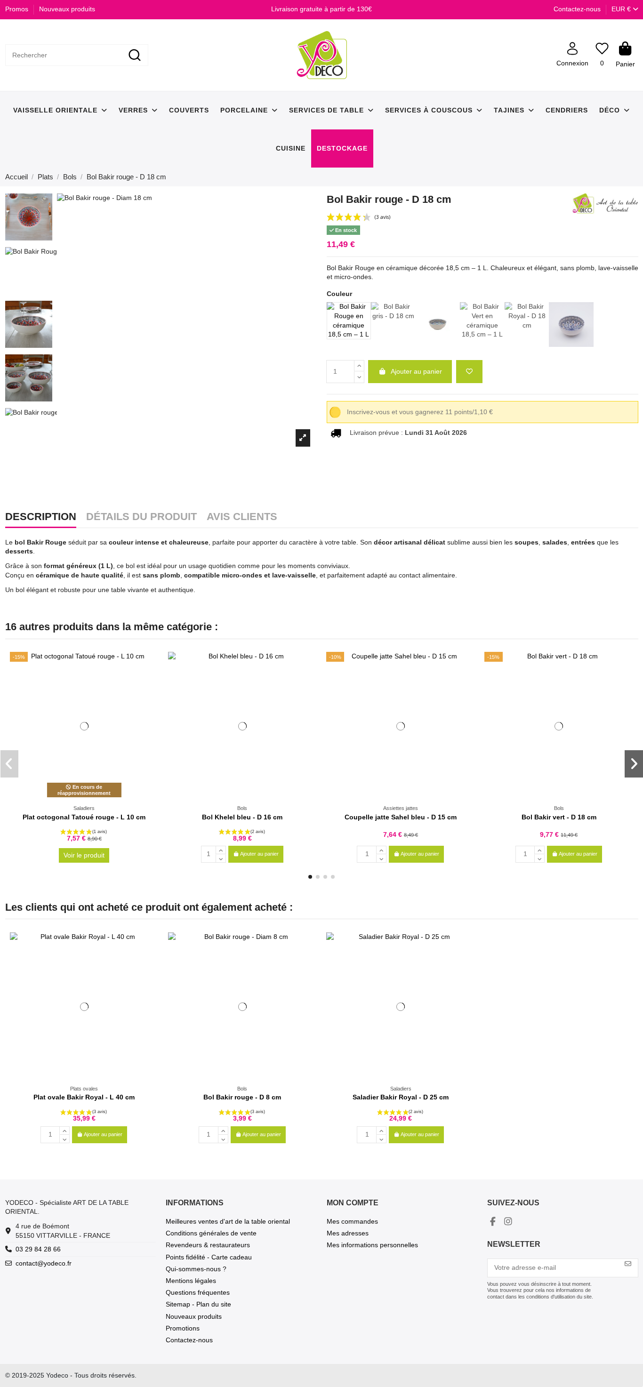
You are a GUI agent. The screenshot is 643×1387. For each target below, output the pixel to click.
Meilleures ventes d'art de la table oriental (228, 1221)
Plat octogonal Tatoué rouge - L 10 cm (84, 817)
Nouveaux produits (67, 9)
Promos (17, 9)
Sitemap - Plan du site (198, 1304)
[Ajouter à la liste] (469, 371)
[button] (310, 877)
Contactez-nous (577, 9)
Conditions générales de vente (211, 1233)
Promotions (183, 1328)
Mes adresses (348, 1233)
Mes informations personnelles (372, 1245)
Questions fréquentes (198, 1292)
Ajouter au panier (416, 371)
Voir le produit (84, 855)
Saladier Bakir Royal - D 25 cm (401, 1097)
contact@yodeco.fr (44, 1263)
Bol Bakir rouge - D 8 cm (242, 1097)
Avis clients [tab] (242, 517)
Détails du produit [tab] (141, 517)
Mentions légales (191, 1280)
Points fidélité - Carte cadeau (209, 1257)
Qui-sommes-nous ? (196, 1269)
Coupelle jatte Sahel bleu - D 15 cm (401, 817)
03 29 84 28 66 (38, 1249)
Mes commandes (352, 1221)
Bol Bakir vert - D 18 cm (559, 817)
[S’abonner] (628, 1264)
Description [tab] (40, 517)
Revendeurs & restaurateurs (208, 1245)
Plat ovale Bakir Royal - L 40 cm (84, 1097)
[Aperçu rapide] (151, 682)
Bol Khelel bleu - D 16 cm (242, 817)
